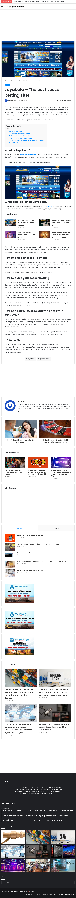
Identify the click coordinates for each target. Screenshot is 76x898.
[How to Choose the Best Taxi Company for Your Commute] (10, 547)
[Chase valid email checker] (10, 555)
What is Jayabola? (16, 131)
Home (8, 81)
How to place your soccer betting (21, 138)
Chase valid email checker (26, 553)
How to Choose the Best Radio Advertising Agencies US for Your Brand (54, 727)
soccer (50, 206)
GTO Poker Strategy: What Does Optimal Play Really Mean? (61, 222)
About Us (37, 894)
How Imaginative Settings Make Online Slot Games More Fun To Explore (61, 234)
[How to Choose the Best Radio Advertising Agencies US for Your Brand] (55, 713)
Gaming (13, 81)
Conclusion (14, 142)
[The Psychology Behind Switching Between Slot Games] (15, 462)
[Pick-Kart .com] (15, 6)
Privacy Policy (53, 894)
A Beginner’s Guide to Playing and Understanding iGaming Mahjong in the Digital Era (61, 473)
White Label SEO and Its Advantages (30, 570)
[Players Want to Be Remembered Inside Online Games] (10, 234)
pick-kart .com (69, 894)
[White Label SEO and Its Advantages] (10, 573)
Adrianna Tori (12, 100)
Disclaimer (61, 894)
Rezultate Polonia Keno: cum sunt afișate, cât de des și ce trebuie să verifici (37, 472)
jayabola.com (44, 359)
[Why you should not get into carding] (10, 538)
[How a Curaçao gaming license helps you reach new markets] (10, 222)
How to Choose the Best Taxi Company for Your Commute (38, 544)
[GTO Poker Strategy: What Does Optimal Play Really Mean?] (44, 222)
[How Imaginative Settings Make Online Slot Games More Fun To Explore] (44, 234)
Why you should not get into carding (30, 535)
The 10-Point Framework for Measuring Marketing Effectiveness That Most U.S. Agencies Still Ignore (19, 728)
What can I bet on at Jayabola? (20, 133)
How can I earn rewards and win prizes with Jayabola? (28, 140)
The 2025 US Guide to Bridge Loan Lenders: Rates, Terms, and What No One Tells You (53, 692)
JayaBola (30, 359)
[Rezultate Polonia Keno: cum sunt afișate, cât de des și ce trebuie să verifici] (38, 462)
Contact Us (44, 894)
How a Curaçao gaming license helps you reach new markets (25, 222)
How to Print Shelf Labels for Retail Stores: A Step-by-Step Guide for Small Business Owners (19, 693)
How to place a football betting (20, 136)
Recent (56, 528)
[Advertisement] (38, 26)
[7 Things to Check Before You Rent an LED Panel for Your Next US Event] (13, 865)
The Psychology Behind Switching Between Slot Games (13, 472)
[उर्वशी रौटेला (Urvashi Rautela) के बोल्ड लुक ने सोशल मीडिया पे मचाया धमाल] (10, 564)
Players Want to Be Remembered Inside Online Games (26, 234)
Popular (20, 528)
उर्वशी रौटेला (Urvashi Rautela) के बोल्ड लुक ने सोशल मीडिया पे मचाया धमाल (42, 562)
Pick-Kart (32, 891)
